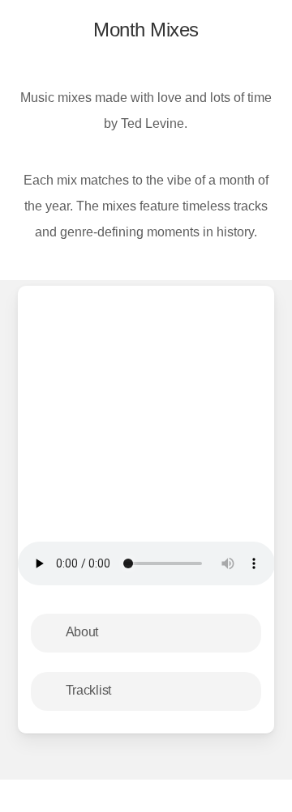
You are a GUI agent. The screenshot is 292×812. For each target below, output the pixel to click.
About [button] (82, 632)
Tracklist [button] (88, 690)
